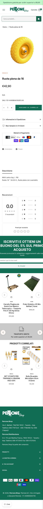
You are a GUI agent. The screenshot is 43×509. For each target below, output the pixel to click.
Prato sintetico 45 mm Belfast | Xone (32, 305)
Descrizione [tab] (7, 171)
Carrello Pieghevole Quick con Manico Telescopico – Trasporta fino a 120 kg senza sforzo (11, 308)
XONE (11, 301)
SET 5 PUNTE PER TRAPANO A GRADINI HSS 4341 (11, 378)
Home (5, 27)
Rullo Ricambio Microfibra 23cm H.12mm (31, 378)
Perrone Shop (14, 493)
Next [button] (39, 332)
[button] (29, 200)
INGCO (11, 373)
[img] (9, 211)
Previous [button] (3, 332)
